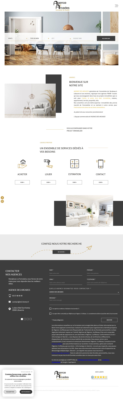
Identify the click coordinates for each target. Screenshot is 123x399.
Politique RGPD (91, 390)
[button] (22, 319)
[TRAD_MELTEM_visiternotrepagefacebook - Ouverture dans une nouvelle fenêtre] (2, 197)
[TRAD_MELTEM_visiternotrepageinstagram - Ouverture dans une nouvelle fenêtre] (2, 201)
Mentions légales (72, 390)
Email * (51, 279)
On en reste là (25, 372)
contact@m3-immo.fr (20, 302)
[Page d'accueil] (61, 6)
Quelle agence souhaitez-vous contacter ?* (70, 288)
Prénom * (90, 270)
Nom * (51, 270)
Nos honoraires (56, 390)
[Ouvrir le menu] (116, 6)
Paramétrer (10, 392)
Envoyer (109, 320)
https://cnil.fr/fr (57, 344)
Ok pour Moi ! (26, 392)
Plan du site (64, 390)
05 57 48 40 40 (17, 296)
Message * (52, 298)
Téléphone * (91, 279)
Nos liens (84, 390)
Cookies (98, 390)
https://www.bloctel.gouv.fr (61, 353)
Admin (79, 390)
